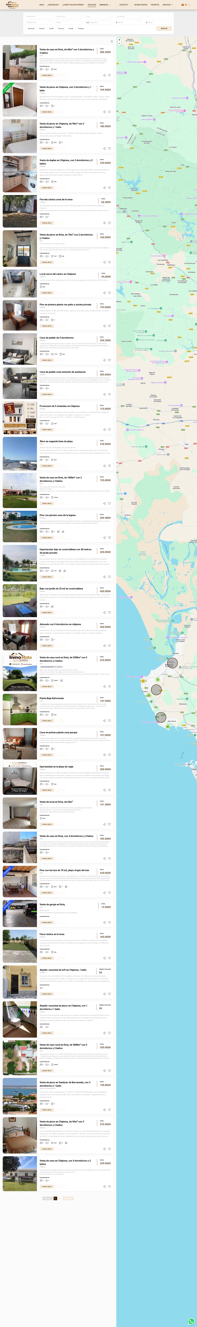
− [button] (119, 43)
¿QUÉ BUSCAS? (53, 5)
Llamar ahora (47, 75)
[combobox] (67, 16)
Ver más (61, 75)
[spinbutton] (38, 22)
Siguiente (68, 1198)
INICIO (41, 5)
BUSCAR (164, 28)
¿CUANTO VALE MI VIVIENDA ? (73, 5)
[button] (112, 41)
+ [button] (119, 39)
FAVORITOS (155, 5)
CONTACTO (123, 5)
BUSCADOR (92, 5)
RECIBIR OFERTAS (140, 5)
